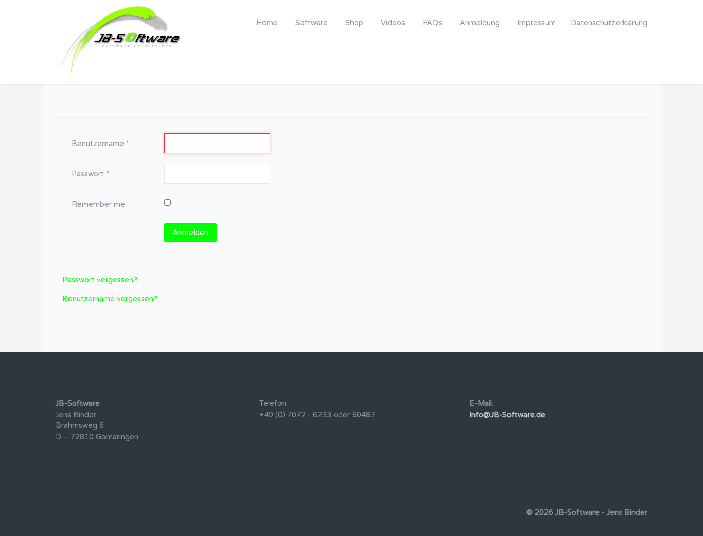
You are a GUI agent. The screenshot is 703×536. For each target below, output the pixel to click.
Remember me (98, 204)
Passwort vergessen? (99, 280)
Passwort (90, 174)
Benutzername (100, 143)
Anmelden (190, 232)
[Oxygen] (120, 42)
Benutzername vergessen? (109, 299)
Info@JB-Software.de (507, 414)
